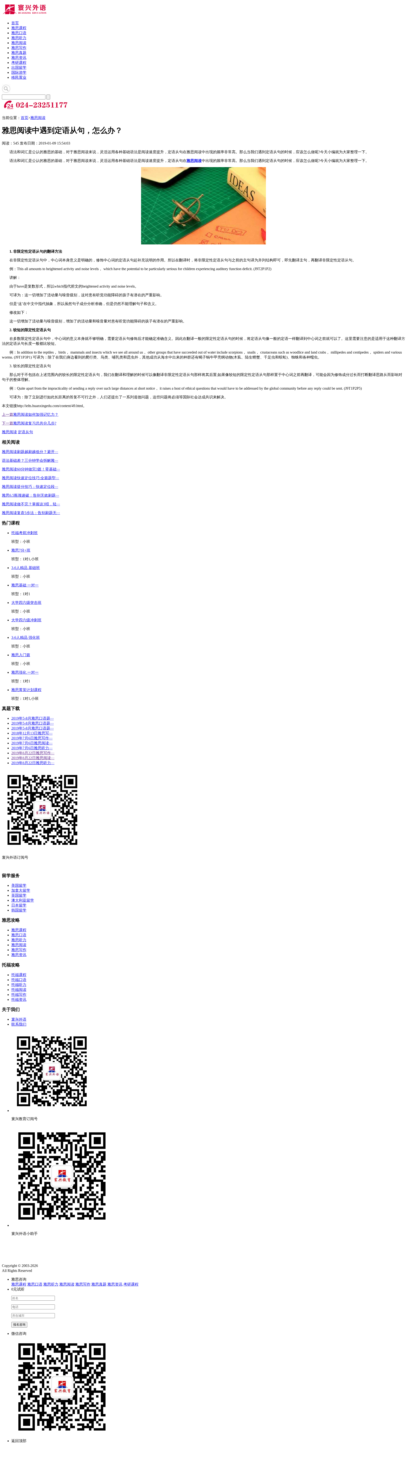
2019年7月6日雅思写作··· (32, 738)
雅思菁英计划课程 (26, 690)
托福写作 (18, 995)
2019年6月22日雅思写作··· (32, 753)
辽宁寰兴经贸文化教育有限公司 (65, 1266)
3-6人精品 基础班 (25, 568)
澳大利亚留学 (22, 900)
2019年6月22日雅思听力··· (32, 763)
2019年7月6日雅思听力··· (32, 748)
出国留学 (18, 68)
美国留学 (18, 885)
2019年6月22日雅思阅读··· (32, 758)
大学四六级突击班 (26, 603)
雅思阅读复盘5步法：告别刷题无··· (31, 513)
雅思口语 (18, 33)
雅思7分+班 (20, 550)
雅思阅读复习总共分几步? (34, 423)
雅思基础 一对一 (25, 585)
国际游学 (18, 72)
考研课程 (18, 63)
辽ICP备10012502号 (48, 1271)
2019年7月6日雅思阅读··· (32, 743)
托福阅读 (18, 990)
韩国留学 (18, 910)
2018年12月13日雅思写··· (32, 733)
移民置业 (18, 77)
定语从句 (25, 432)
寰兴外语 (18, 1019)
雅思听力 (18, 38)
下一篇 (7, 423)
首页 (15, 23)
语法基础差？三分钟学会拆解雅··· (30, 460)
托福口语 (18, 980)
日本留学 (18, 905)
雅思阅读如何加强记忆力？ (35, 414)
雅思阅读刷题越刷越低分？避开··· (30, 452)
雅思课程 (18, 28)
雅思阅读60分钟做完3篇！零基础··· (31, 469)
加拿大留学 (20, 890)
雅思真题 (18, 53)
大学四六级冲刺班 (26, 620)
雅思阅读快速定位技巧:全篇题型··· (30, 478)
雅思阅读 (18, 43)
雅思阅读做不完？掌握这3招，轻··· (31, 504)
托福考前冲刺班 (24, 533)
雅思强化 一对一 (25, 672)
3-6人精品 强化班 (25, 637)
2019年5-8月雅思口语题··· (32, 718)
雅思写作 (18, 48)
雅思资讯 (18, 58)
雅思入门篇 (20, 655)
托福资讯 (18, 1000)
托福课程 (18, 975)
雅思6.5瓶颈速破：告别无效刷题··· (30, 495)
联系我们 (18, 1024)
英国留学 (18, 895)
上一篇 (7, 414)
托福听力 (18, 985)
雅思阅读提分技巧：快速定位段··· (30, 487)
